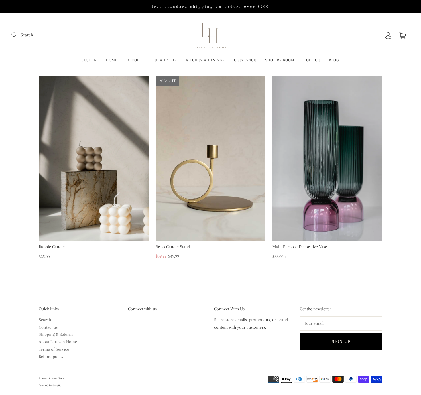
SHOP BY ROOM (279, 60)
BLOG (334, 60)
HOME (111, 60)
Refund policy (51, 356)
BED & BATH (162, 60)
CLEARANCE (245, 60)
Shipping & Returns (56, 334)
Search (27, 34)
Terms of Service (54, 349)
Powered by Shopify (50, 385)
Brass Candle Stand (173, 246)
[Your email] (341, 323)
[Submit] (17, 34)
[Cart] (402, 35)
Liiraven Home (56, 378)
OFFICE (313, 60)
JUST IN (89, 60)
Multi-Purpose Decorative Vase (299, 246)
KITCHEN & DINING (204, 60)
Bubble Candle (52, 246)
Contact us (48, 327)
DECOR (133, 60)
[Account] (388, 35)
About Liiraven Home (58, 341)
